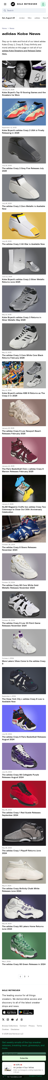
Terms (39, 1026)
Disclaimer (15, 1029)
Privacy (32, 1026)
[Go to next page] (28, 976)
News (12, 28)
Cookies (5, 1029)
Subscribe (24, 1058)
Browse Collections (10, 1026)
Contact (23, 1026)
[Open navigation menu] (5, 4)
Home (4, 28)
